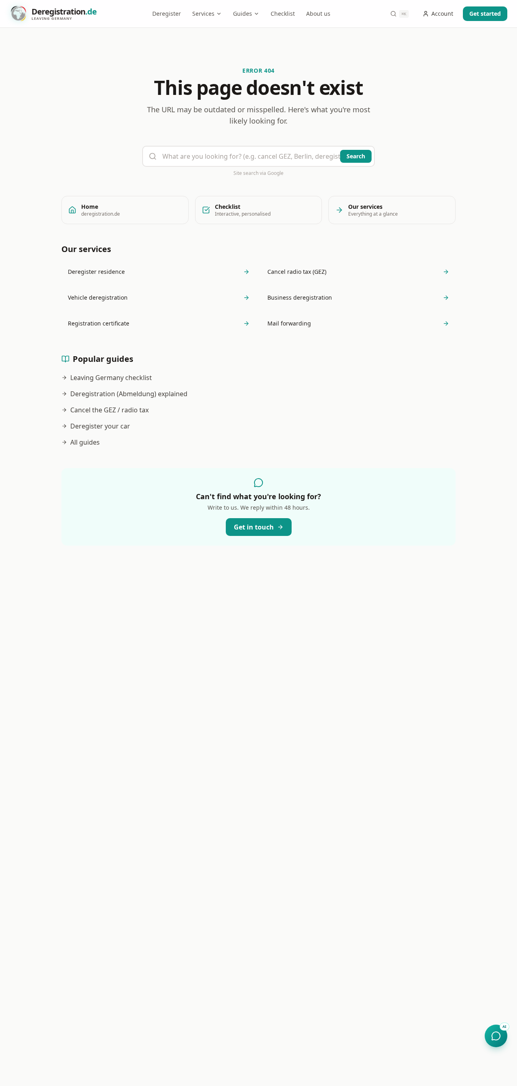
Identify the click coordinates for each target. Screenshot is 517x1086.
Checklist (283, 13)
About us (318, 13)
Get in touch (254, 527)
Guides (242, 13)
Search (356, 156)
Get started (485, 13)
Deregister (166, 13)
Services (203, 13)
